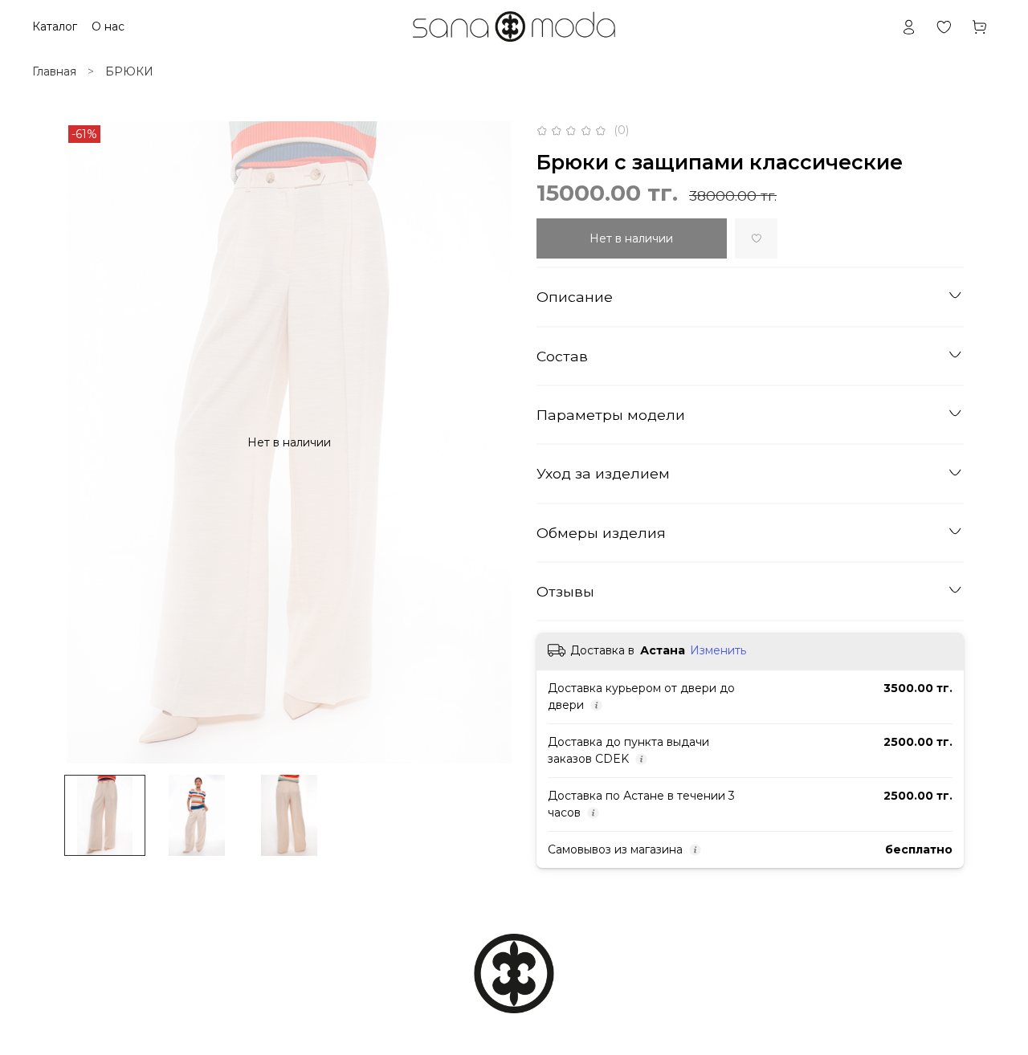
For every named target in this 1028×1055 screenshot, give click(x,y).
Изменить (718, 650)
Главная (54, 71)
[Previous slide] (87, 442)
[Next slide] (491, 442)
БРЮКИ (129, 71)
